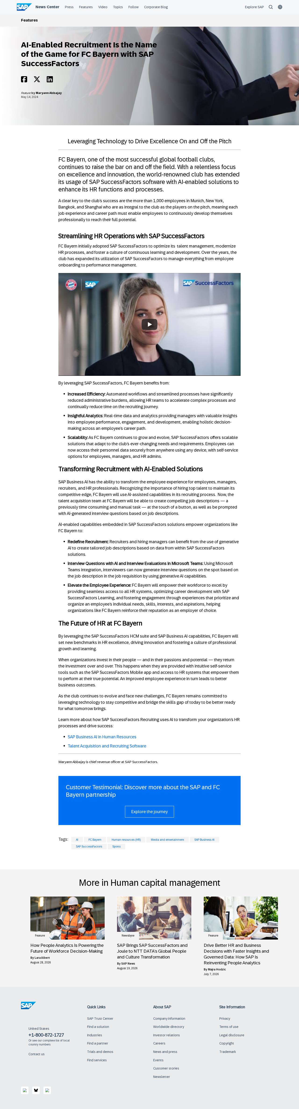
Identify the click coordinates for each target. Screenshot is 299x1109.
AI (77, 839)
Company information (169, 1018)
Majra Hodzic (217, 969)
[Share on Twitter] (36, 81)
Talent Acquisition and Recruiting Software (107, 746)
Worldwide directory (168, 1027)
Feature (26, 93)
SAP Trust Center (100, 1018)
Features (29, 20)
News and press (165, 1052)
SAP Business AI (204, 839)
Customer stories (166, 1068)
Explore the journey (149, 811)
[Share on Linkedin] (50, 81)
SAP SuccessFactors (89, 846)
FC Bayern (95, 839)
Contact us (36, 1054)
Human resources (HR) (126, 839)
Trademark (227, 1052)
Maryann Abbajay (49, 93)
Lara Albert (42, 957)
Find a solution (98, 1027)
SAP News (128, 963)
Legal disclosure (231, 1035)
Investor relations (166, 1035)
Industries (94, 1035)
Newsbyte (128, 935)
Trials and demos (100, 1052)
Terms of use (228, 1027)
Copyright (226, 1043)
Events (158, 1060)
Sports (116, 846)
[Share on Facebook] (24, 81)
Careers (159, 1043)
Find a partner (97, 1043)
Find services (97, 1060)
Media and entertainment (167, 839)
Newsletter (161, 1077)
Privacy (224, 1018)
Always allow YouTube (149, 348)
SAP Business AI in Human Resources (102, 737)
